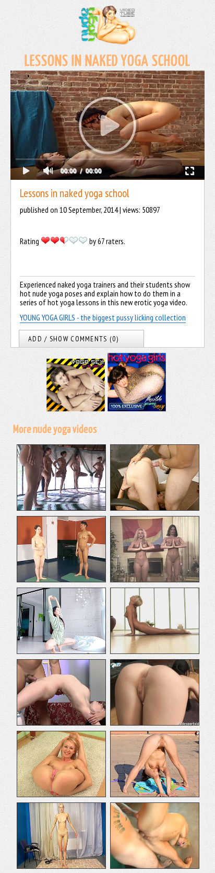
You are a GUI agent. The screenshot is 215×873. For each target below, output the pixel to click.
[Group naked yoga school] (61, 507)
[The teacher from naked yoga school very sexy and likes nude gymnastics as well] (61, 579)
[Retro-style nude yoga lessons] (154, 579)
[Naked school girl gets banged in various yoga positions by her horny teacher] (154, 507)
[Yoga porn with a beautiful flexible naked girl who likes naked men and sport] (154, 722)
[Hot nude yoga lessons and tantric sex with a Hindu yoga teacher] (61, 722)
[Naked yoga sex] (154, 865)
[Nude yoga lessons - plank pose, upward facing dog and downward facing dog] (154, 651)
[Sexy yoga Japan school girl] (61, 651)
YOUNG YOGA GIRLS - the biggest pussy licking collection (103, 317)
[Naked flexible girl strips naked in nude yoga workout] (61, 794)
